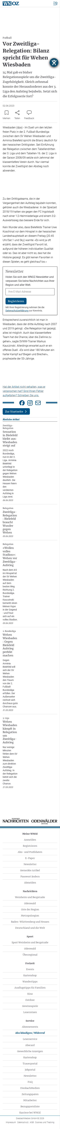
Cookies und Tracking (44, 1122)
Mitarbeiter (30, 1100)
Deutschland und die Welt (30, 927)
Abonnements (30, 1026)
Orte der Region (30, 909)
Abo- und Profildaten (30, 852)
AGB (32, 1122)
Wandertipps (30, 981)
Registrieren (30, 845)
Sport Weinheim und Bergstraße (30, 942)
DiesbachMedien (30, 1088)
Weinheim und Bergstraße (30, 897)
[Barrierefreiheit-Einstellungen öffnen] (54, 62)
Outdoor (30, 999)
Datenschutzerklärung (17, 310)
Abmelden (30, 882)
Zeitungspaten (30, 1094)
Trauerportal (30, 1063)
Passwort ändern (30, 876)
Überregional (30, 954)
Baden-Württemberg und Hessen (30, 921)
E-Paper (30, 858)
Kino (30, 993)
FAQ (30, 1081)
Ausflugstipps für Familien (30, 987)
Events (30, 969)
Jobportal (30, 1069)
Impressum (11, 1122)
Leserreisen (30, 1012)
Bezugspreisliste (30, 1106)
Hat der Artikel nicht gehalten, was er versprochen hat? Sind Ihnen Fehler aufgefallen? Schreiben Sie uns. (24, 391)
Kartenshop (30, 975)
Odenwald (30, 903)
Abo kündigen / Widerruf (30, 1032)
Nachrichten (30, 891)
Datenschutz (22, 1122)
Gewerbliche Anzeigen (30, 1051)
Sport (30, 936)
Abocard (30, 1045)
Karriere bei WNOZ (30, 1112)
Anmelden (30, 839)
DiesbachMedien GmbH (30, 1118)
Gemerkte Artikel (30, 870)
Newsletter (30, 864)
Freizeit (30, 963)
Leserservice (30, 1039)
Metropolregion (30, 915)
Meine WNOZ (30, 833)
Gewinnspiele (30, 1006)
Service (30, 1020)
